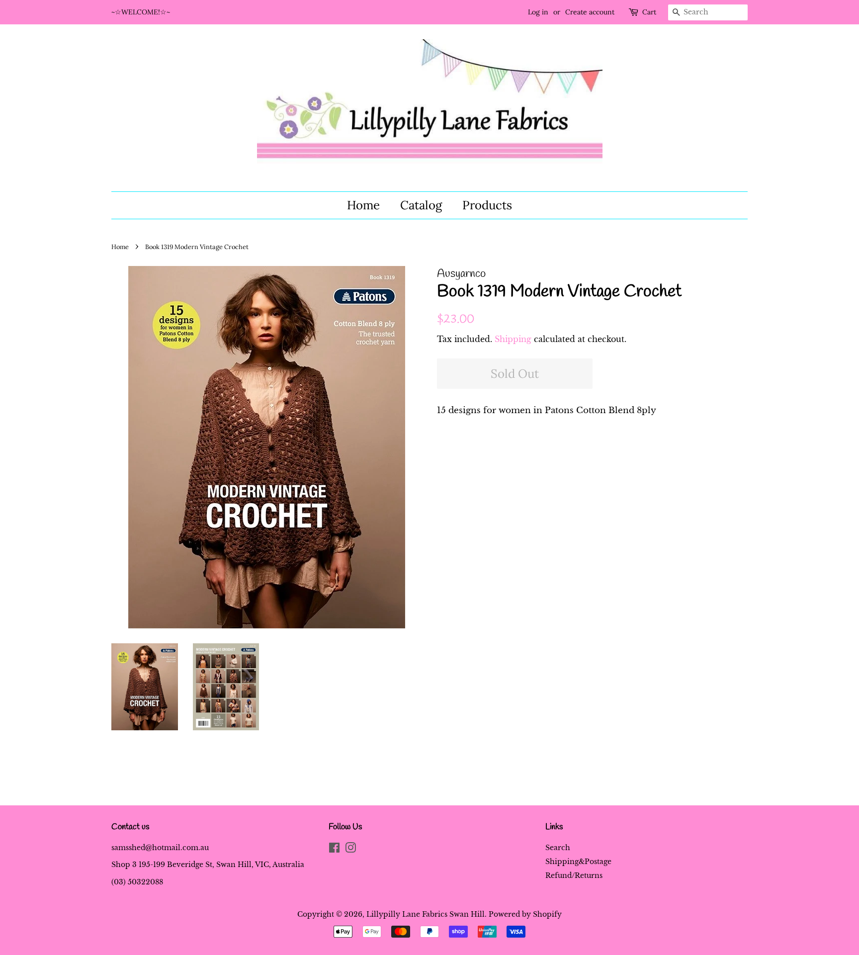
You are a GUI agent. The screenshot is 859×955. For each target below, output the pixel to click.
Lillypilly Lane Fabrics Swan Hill (425, 914)
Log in (538, 11)
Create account (589, 11)
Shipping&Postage (578, 861)
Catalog (421, 205)
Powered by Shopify (525, 914)
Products (487, 205)
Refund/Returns (573, 875)
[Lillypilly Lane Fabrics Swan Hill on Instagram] (350, 849)
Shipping (513, 339)
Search (557, 847)
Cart (649, 11)
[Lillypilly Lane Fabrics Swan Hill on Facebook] (334, 849)
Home (363, 205)
